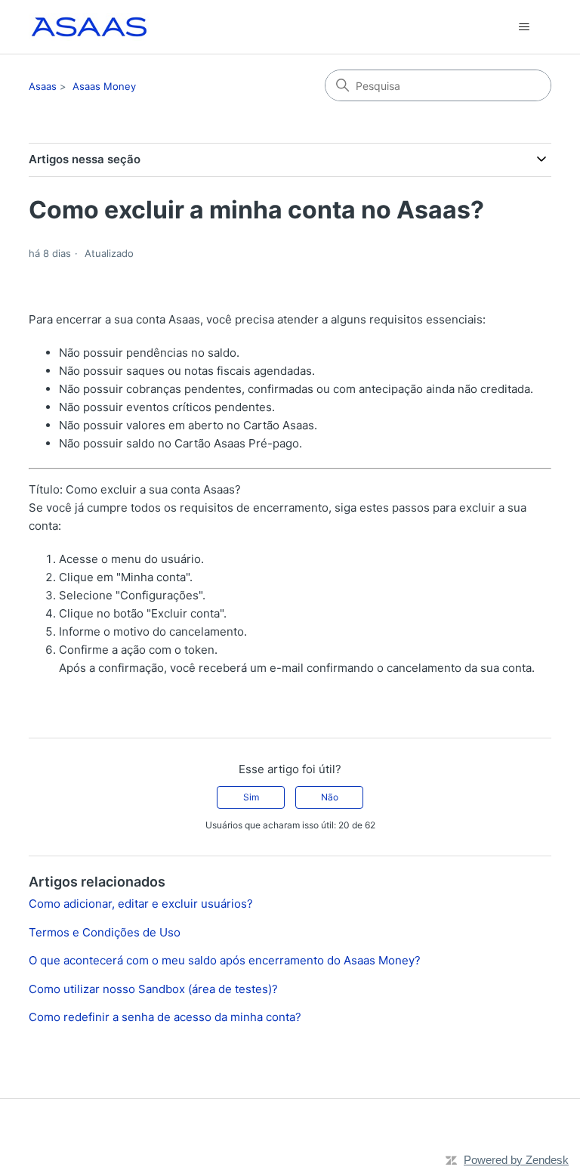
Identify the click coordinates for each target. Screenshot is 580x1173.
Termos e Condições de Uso (104, 932)
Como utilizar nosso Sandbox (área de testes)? (153, 989)
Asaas (43, 86)
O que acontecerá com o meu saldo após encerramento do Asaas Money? (225, 960)
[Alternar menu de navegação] (524, 27)
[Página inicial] (89, 27)
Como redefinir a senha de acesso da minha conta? (165, 1017)
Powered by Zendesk (516, 1159)
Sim (251, 797)
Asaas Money (104, 86)
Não (329, 797)
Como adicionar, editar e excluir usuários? (141, 903)
